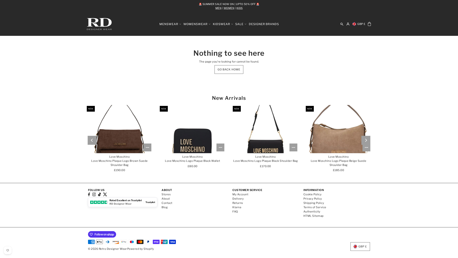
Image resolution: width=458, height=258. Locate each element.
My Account (240, 194)
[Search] (342, 24)
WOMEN (229, 7)
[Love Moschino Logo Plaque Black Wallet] (192, 129)
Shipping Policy (313, 203)
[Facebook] (89, 194)
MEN (218, 7)
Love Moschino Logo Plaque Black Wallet (192, 161)
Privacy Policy (312, 198)
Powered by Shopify (140, 248)
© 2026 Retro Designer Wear (107, 248)
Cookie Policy (312, 194)
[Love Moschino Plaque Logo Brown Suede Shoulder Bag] (119, 129)
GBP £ (361, 24)
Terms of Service (314, 207)
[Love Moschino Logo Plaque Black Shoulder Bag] (265, 129)
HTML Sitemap (313, 216)
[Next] (365, 140)
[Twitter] (105, 194)
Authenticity (311, 211)
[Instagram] (94, 194)
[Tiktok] (99, 194)
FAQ (235, 211)
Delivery (238, 198)
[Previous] (92, 140)
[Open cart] (369, 24)
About (166, 198)
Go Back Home (229, 69)
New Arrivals (229, 98)
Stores (166, 194)
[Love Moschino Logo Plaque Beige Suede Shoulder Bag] (338, 129)
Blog (165, 207)
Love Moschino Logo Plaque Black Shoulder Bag (265, 161)
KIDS (240, 7)
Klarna (236, 207)
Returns (237, 203)
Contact (167, 203)
